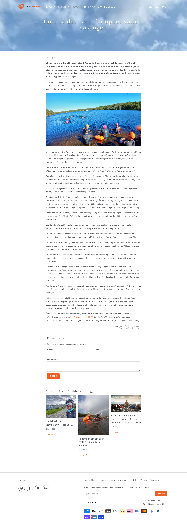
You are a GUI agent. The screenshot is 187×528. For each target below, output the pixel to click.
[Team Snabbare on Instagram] (47, 488)
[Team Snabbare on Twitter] (22, 488)
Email (98, 349)
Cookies (154, 480)
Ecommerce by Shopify (159, 504)
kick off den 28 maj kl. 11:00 (81, 317)
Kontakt (133, 480)
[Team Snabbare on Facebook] (30, 488)
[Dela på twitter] (121, 327)
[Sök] (157, 7)
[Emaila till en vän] (138, 327)
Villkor (143, 480)
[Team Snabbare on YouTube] (38, 488)
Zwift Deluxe (106, 6)
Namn (50, 349)
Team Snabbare (155, 500)
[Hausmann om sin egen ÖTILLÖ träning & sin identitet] (93, 415)
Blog (75, 6)
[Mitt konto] (151, 7)
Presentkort (90, 480)
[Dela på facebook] (126, 327)
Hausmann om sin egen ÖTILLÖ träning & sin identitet (91, 442)
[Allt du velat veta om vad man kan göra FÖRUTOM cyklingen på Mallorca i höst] (126, 403)
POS (143, 504)
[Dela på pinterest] (132, 327)
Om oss (122, 480)
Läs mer (49, 434)
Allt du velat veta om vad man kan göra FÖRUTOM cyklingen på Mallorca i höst (126, 419)
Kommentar (53, 359)
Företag (104, 480)
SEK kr (89, 502)
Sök (113, 480)
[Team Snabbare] (29, 7)
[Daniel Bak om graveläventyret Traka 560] (61, 406)
